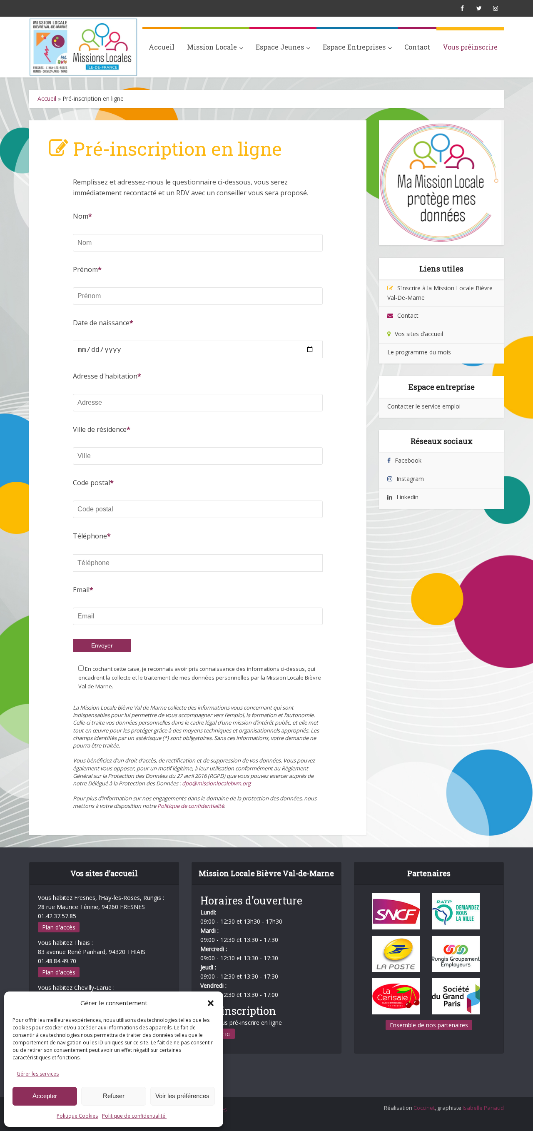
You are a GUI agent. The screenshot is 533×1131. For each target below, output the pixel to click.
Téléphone (90, 536)
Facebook (408, 460)
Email (81, 589)
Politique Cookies (77, 1115)
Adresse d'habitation (105, 376)
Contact (417, 46)
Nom (80, 216)
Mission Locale (212, 46)
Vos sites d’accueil (419, 334)
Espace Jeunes (280, 46)
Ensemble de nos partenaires (429, 1025)
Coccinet (424, 1107)
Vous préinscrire (470, 46)
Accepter (44, 1095)
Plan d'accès (58, 927)
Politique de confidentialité (134, 1115)
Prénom (85, 269)
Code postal (91, 482)
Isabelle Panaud (483, 1107)
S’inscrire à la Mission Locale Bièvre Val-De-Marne (440, 292)
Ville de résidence (100, 429)
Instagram (410, 479)
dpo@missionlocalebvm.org (216, 783)
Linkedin (407, 497)
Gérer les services (38, 1073)
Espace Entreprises (354, 46)
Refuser (114, 1095)
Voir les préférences (182, 1095)
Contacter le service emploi (424, 406)
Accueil (161, 46)
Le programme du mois (419, 352)
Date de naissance (101, 322)
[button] (211, 1003)
